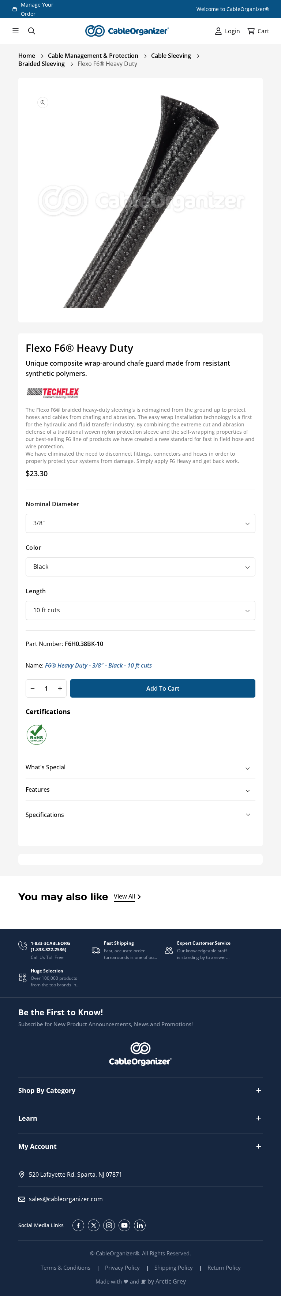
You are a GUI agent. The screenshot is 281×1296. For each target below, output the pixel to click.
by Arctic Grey (166, 1281)
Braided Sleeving (41, 64)
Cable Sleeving (171, 56)
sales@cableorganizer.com (66, 1199)
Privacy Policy (122, 1267)
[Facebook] (78, 1225)
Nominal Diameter (52, 504)
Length (36, 591)
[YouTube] (124, 1225)
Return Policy (224, 1267)
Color (33, 548)
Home (26, 56)
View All (124, 896)
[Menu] (15, 31)
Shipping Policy (173, 1267)
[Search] (31, 31)
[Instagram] (109, 1225)
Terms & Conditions (65, 1267)
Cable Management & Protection (93, 56)
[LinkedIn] (140, 1225)
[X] (94, 1225)
